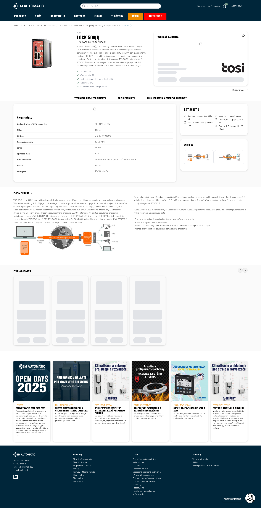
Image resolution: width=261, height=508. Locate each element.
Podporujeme (138, 488)
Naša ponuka (138, 462)
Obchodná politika (140, 468)
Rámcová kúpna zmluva (143, 475)
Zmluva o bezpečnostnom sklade (147, 478)
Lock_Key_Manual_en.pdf (230, 116)
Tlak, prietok (78, 475)
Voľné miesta (138, 494)
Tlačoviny (137, 484)
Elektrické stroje (80, 462)
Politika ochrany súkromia (144, 491)
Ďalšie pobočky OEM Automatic (205, 465)
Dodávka (136, 465)
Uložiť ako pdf (241, 90)
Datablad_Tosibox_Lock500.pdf (200, 117)
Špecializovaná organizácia (144, 459)
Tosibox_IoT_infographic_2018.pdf (231, 128)
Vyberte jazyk (236, 6)
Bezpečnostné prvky (81, 465)
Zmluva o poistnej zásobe (144, 481)
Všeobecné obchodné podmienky (147, 472)
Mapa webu (78, 481)
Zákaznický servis (200, 459)
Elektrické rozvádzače (82, 459)
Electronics (78, 478)
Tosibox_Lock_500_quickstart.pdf (200, 124)
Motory (76, 468)
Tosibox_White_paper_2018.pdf (231, 121)
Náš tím (195, 462)
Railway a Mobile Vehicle (84, 472)
